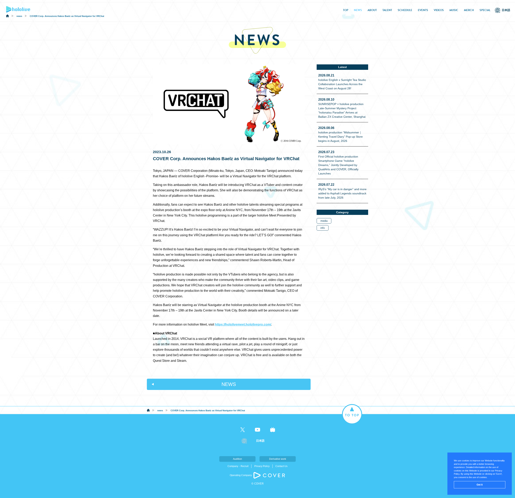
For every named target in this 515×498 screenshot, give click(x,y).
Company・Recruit (238, 466)
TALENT (387, 10)
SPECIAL (485, 10)
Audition (237, 459)
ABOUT (372, 10)
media (324, 220)
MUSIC (453, 10)
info (322, 227)
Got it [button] (480, 484)
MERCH (469, 10)
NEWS (358, 10)
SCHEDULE (405, 10)
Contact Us (281, 466)
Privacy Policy (262, 466)
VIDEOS (439, 10)
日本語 (506, 10)
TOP (345, 10)
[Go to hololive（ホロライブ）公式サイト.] (7, 16)
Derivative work (277, 459)
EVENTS (423, 10)
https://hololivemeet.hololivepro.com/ (243, 324)
